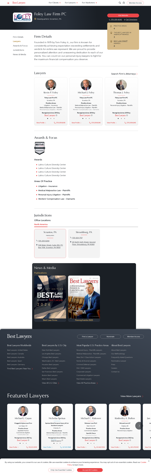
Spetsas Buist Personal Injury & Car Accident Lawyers (57, 424)
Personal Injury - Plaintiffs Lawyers (89, 350)
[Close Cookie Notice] (149, 461)
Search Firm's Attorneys (123, 73)
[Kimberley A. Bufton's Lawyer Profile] (125, 414)
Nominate (110, 337)
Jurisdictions (18, 50)
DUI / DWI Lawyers (84, 368)
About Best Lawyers (118, 350)
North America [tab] (40, 224)
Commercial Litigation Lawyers (88, 375)
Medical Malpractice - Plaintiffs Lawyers (91, 354)
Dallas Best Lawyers (49, 368)
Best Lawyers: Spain (14, 361)
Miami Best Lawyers (49, 379)
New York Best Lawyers (50, 350)
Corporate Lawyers (84, 372)
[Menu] (8, 3)
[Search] (120, 3)
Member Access (133, 337)
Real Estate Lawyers (84, 379)
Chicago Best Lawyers (50, 357)
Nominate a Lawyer (118, 361)
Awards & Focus (20, 46)
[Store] (124, 3)
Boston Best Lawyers (50, 375)
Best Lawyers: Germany (16, 364)
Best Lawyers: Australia (15, 357)
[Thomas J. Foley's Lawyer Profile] (121, 88)
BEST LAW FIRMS (120, 41)
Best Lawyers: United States (17, 350)
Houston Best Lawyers (50, 364)
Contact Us (115, 372)
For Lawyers (70, 3)
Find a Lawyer (87, 337)
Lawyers (17, 41)
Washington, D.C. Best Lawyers (53, 361)
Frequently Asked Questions (122, 357)
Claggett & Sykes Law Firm (23, 423)
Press (113, 364)
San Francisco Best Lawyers (52, 372)
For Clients (54, 3)
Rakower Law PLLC (91, 423)
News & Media (19, 54)
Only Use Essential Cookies (61, 470)
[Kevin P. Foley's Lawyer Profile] (50, 88)
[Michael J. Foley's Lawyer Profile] (86, 88)
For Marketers (88, 3)
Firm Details (18, 37)
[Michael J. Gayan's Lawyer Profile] (23, 414)
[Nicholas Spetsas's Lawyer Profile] (57, 414)
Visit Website (123, 15)
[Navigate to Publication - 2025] (84, 299)
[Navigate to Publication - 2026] (50, 299)
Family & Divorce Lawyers (86, 361)
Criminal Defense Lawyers (86, 364)
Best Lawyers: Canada (15, 354)
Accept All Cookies (89, 470)
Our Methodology (118, 354)
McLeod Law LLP (124, 423)
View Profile (40, 123)
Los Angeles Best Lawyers (51, 354)
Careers (114, 368)
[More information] (56, 115)
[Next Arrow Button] (139, 426)
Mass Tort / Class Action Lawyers (89, 357)
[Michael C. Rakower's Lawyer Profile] (91, 414)
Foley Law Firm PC (50, 14)
